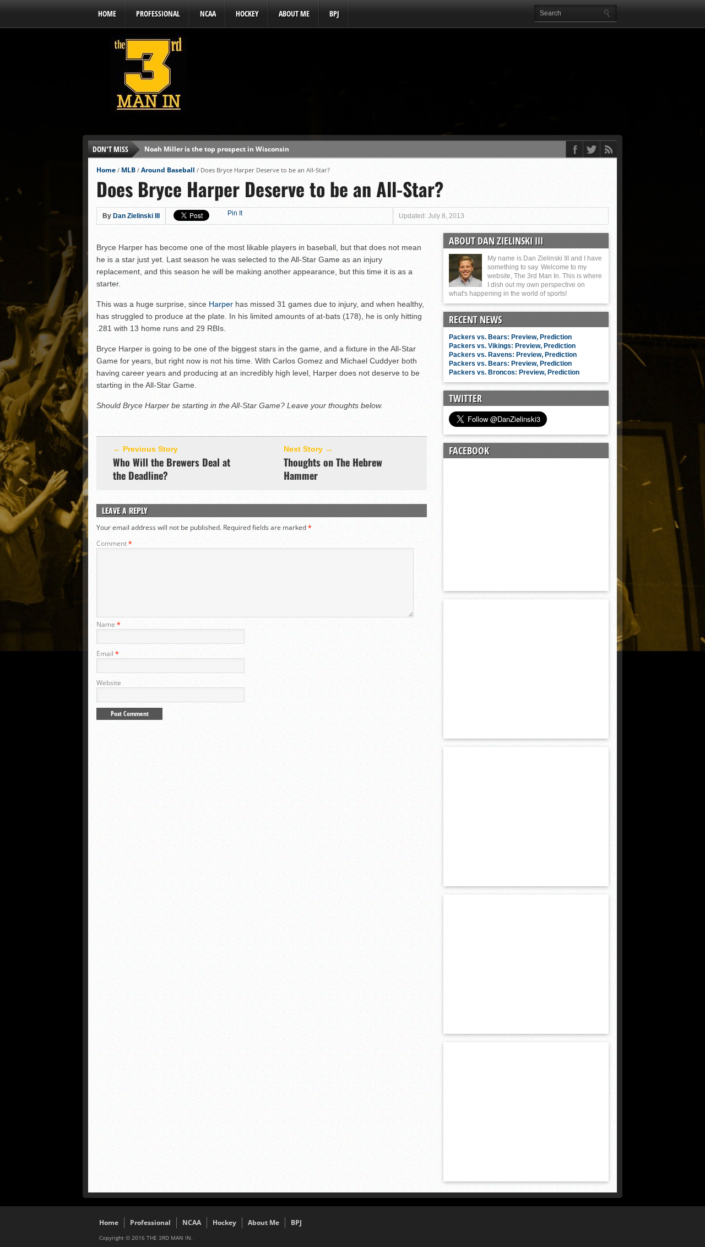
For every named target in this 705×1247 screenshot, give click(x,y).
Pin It (234, 213)
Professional (158, 13)
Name (108, 624)
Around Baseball (168, 170)
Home (107, 13)
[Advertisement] (416, 76)
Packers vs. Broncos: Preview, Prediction (514, 372)
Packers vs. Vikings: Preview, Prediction (512, 346)
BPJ (334, 13)
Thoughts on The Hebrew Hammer (333, 469)
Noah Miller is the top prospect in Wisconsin (216, 149)
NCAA (208, 13)
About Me (294, 13)
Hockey (247, 13)
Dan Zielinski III (136, 216)
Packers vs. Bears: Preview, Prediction (510, 337)
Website (108, 682)
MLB (128, 170)
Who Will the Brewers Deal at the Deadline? (171, 469)
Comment (114, 543)
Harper (221, 304)
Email (107, 653)
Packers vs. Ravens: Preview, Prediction (513, 355)
